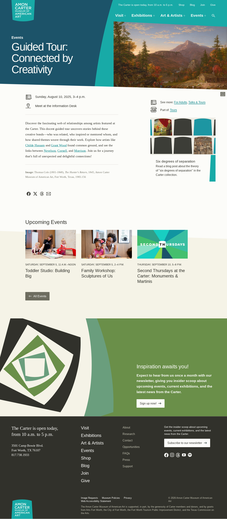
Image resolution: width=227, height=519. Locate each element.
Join (202, 4)
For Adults (180, 102)
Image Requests (89, 498)
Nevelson (50, 150)
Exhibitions (91, 435)
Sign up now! (148, 403)
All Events (39, 296)
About (126, 427)
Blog (192, 4)
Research (129, 433)
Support (128, 466)
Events (87, 450)
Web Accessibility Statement (96, 501)
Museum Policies (111, 498)
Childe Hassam (35, 145)
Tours (173, 110)
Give (213, 4)
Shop (181, 4)
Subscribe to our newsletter (184, 442)
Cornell (62, 150)
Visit (85, 427)
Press (126, 459)
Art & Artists (92, 443)
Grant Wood (59, 145)
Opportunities (131, 446)
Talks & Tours (196, 102)
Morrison (80, 150)
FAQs (126, 453)
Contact (127, 440)
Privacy (128, 498)
